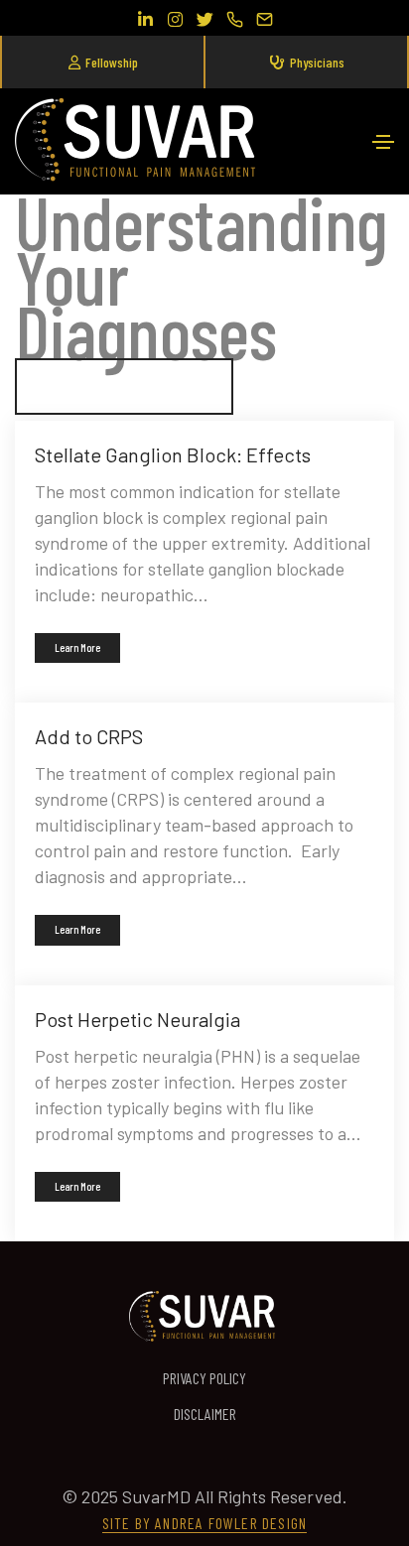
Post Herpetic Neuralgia (137, 1019)
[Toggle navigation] (383, 142)
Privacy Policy (204, 1377)
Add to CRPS (89, 736)
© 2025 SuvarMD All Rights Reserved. (204, 1496)
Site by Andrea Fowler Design (205, 1522)
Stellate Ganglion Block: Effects (173, 454)
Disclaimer (205, 1413)
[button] (102, 62)
